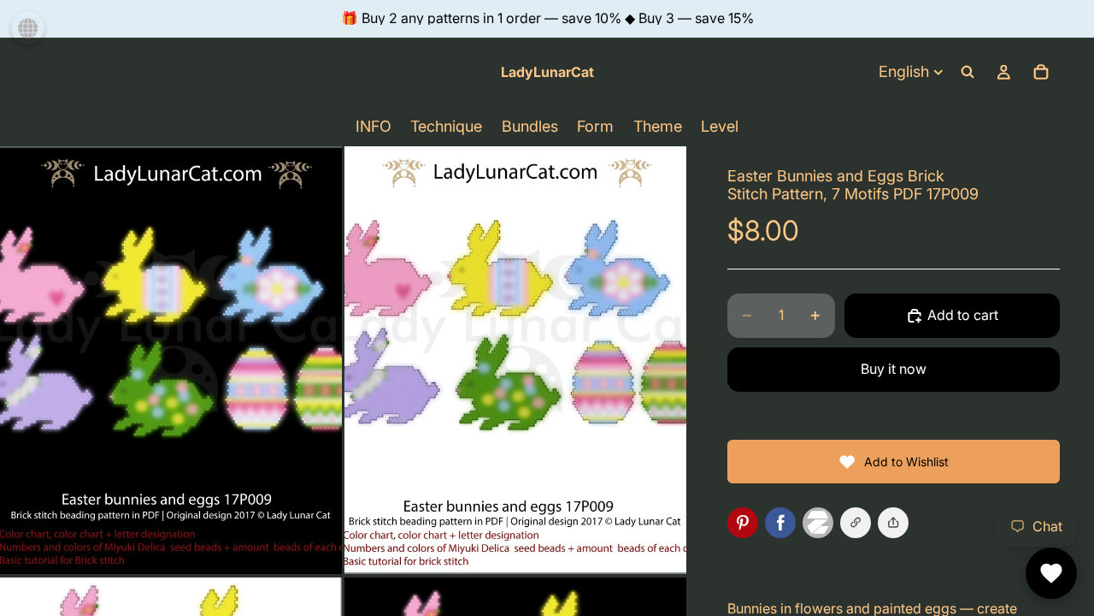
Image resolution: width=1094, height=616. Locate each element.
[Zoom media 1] (171, 360)
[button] (893, 522)
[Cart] (1041, 72)
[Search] (967, 72)
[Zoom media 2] (515, 360)
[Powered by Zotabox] (821, 522)
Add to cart (962, 314)
